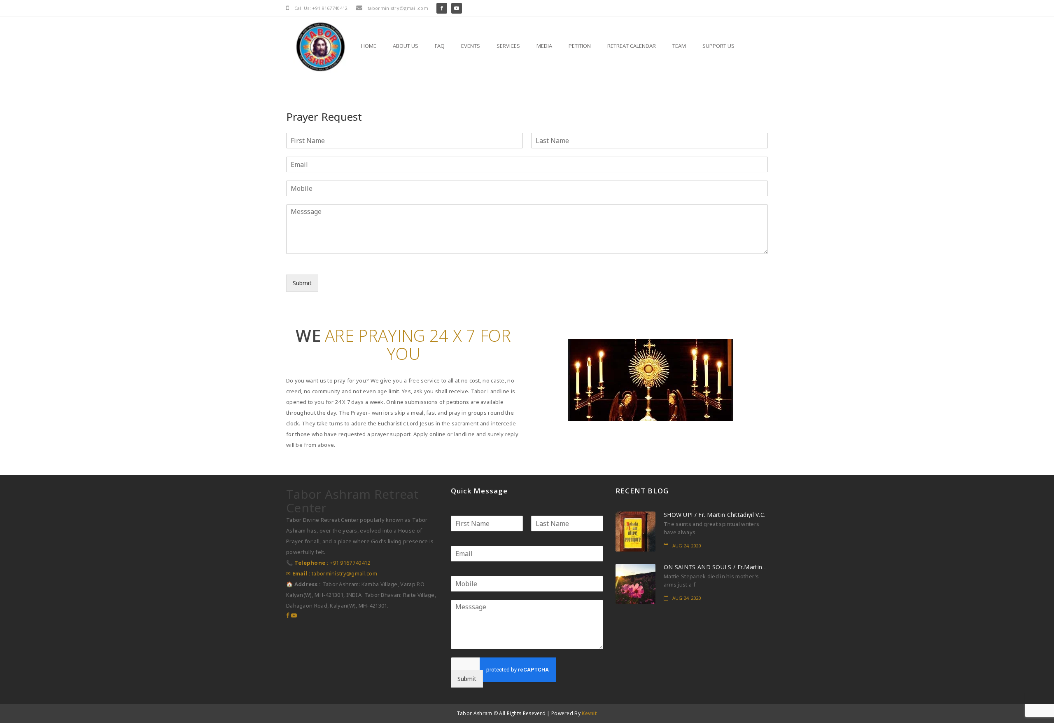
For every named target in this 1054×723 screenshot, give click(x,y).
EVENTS (470, 45)
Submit (302, 283)
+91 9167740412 (328, 562)
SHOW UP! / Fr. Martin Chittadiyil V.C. (714, 515)
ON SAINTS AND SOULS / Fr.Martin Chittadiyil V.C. (733, 567)
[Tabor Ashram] (313, 47)
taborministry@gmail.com (331, 573)
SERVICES (508, 45)
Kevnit (589, 713)
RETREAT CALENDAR (631, 45)
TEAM (679, 45)
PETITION (580, 45)
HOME (368, 45)
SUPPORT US (718, 45)
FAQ (440, 45)
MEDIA (544, 45)
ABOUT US (405, 45)
